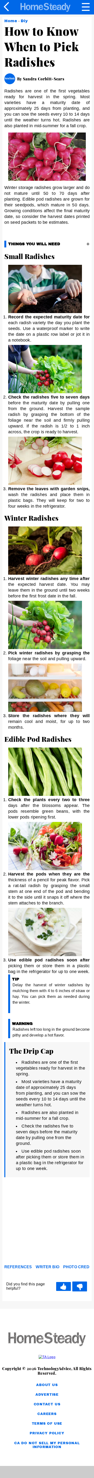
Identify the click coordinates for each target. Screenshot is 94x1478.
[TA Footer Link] (47, 1357)
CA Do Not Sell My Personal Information (47, 1445)
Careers (47, 1414)
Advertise (47, 1394)
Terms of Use (47, 1423)
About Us (47, 1385)
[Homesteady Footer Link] (47, 1339)
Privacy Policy (47, 1433)
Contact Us (47, 1404)
